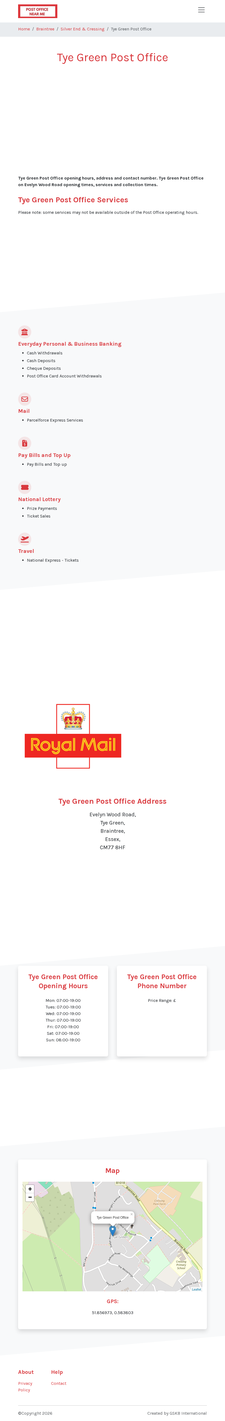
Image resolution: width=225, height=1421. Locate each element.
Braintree (45, 29)
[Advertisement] (112, 110)
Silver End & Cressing (83, 29)
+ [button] (30, 1189)
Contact (58, 1383)
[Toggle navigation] (201, 9)
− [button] (30, 1197)
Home (24, 29)
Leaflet (196, 1289)
